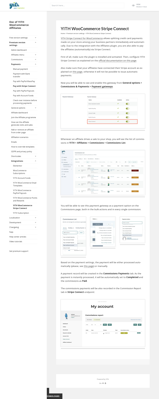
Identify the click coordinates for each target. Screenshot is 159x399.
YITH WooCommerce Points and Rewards (25, 199)
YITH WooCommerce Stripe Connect (22, 206)
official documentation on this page (117, 60)
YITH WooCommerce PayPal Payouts (22, 191)
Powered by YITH (103, 379)
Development (15, 222)
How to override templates (22, 146)
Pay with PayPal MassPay (24, 81)
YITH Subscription (21, 213)
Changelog (14, 227)
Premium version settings (17, 44)
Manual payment (20, 69)
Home (63, 33)
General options (18, 108)
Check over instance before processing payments (25, 101)
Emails (14, 142)
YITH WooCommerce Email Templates (24, 184)
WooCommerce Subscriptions (19, 172)
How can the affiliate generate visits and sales (22, 123)
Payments (16, 64)
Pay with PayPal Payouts (23, 91)
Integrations (17, 161)
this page (77, 71)
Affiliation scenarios (19, 137)
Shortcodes (16, 156)
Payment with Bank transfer (21, 75)
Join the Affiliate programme (23, 117)
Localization (14, 217)
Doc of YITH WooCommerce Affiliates (19, 25)
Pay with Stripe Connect (24, 86)
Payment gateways (102, 86)
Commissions (17, 59)
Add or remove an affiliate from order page (22, 131)
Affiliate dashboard (19, 112)
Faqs (11, 232)
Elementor (17, 165)
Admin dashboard (19, 50)
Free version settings (18, 37)
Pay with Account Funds (23, 95)
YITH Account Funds (21, 178)
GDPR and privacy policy (21, 151)
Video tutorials (15, 241)
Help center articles (17, 236)
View (141, 5)
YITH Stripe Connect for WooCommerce (82, 38)
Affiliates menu (17, 54)
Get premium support (18, 251)
